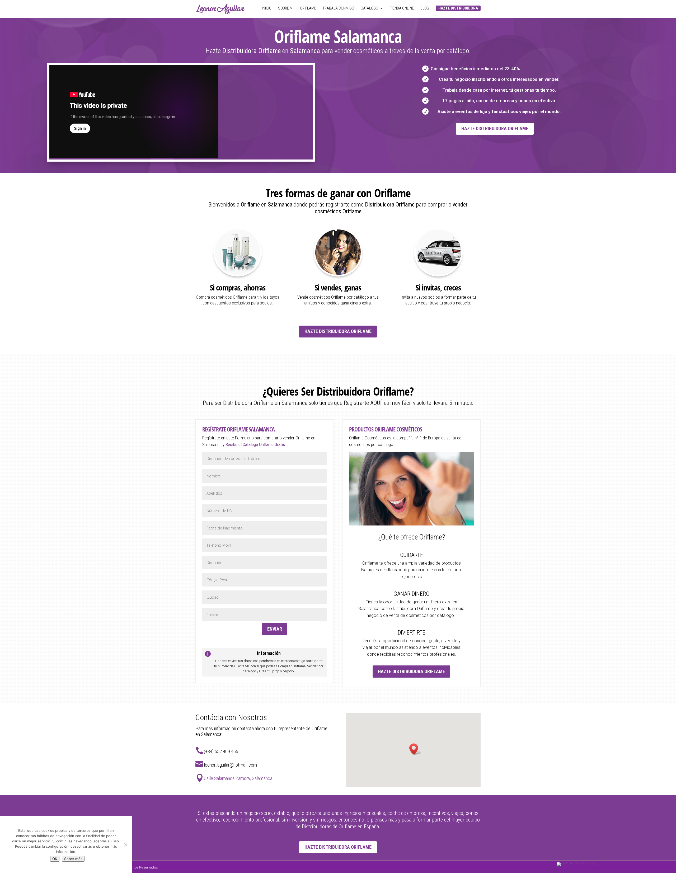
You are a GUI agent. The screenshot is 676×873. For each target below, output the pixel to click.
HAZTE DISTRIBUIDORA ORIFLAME (494, 128)
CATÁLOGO (369, 8)
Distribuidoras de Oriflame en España (340, 826)
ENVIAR (274, 629)
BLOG (424, 8)
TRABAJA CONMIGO (338, 8)
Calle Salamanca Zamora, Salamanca (238, 778)
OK (54, 859)
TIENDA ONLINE (402, 8)
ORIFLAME (308, 8)
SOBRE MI (285, 8)
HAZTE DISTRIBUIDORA (458, 8)
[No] (125, 844)
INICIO (266, 8)
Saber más (73, 859)
